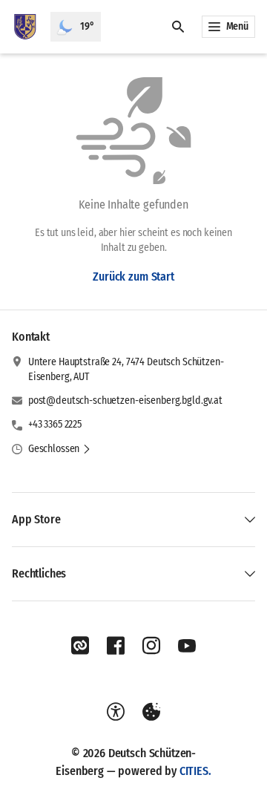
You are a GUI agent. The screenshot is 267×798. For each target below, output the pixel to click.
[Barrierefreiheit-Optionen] (116, 712)
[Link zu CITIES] (80, 646)
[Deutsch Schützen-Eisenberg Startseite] (25, 26)
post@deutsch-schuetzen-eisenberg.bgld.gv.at (125, 400)
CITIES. (195, 771)
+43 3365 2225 (55, 424)
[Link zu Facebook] (116, 646)
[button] (59, 449)
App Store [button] (36, 519)
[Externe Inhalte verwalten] (151, 712)
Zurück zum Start (133, 276)
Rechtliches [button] (39, 573)
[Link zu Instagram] (151, 646)
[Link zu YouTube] (187, 646)
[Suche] (178, 27)
